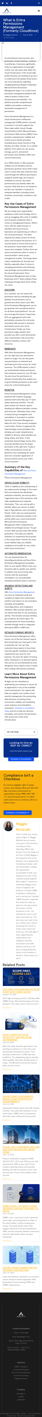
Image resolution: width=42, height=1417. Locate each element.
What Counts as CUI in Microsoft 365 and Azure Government (17, 1037)
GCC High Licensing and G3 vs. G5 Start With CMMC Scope (21, 990)
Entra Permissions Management (21, 592)
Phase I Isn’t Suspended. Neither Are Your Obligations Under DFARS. (21, 1150)
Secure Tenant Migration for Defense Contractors (20, 1269)
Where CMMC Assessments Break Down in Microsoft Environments (18, 1099)
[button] (38, 3)
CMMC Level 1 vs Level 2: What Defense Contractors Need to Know (20, 1208)
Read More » (7, 1008)
